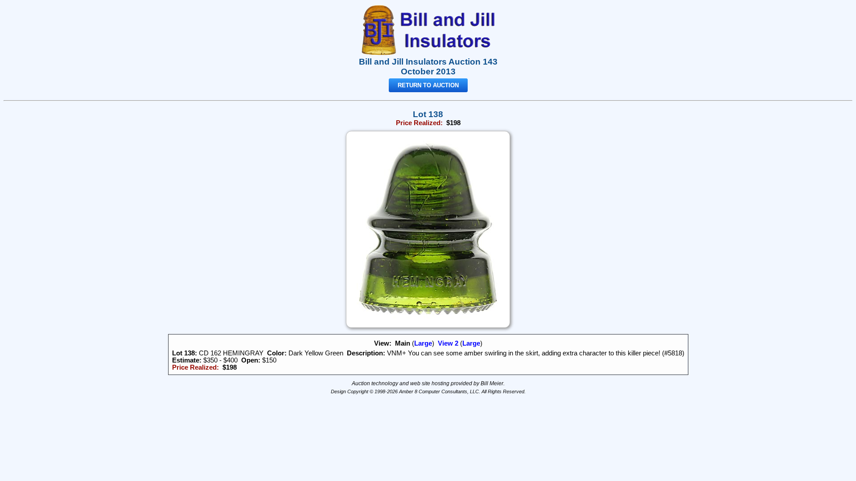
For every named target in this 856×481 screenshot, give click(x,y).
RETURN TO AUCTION (428, 85)
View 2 (448, 343)
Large (423, 343)
